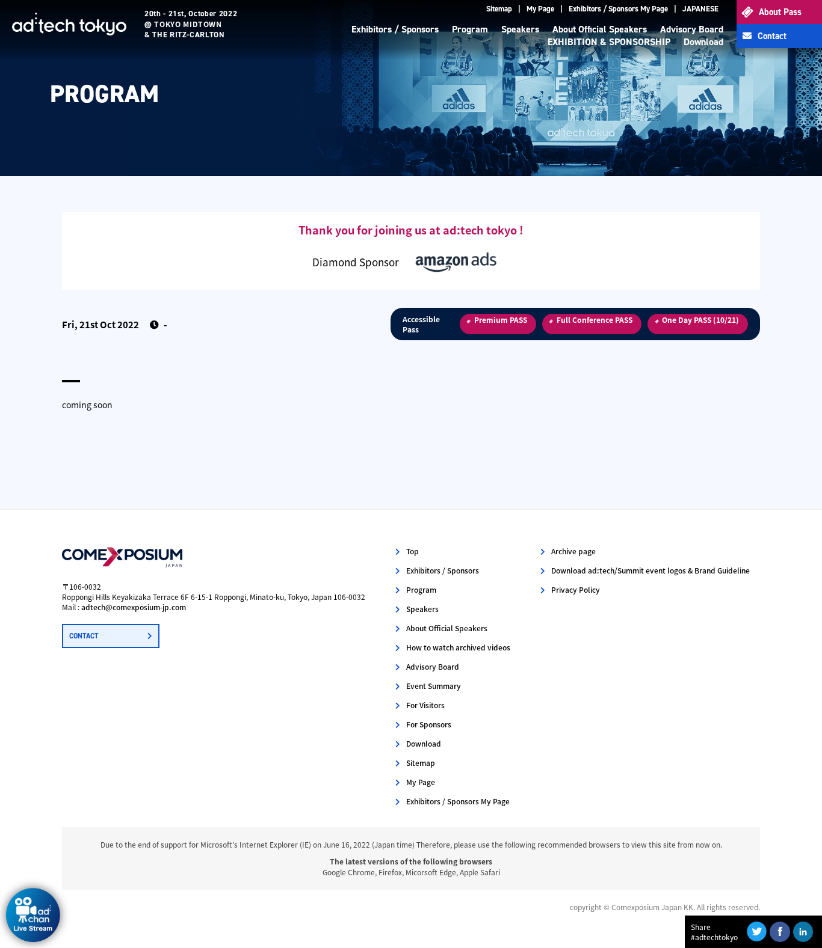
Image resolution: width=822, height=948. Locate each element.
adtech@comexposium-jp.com (133, 607)
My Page (540, 9)
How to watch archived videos (458, 647)
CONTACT (83, 636)
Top (412, 551)
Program (470, 29)
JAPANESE (700, 9)
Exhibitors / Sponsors (395, 29)
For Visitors (425, 705)
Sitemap (499, 9)
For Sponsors (428, 724)
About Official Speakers (599, 29)
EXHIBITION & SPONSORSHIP (609, 41)
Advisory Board (691, 29)
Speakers (520, 29)
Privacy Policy (575, 589)
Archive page (573, 551)
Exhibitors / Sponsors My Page (618, 9)
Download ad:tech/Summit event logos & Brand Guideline (650, 570)
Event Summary (433, 685)
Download (703, 41)
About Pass (780, 12)
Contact (772, 36)
